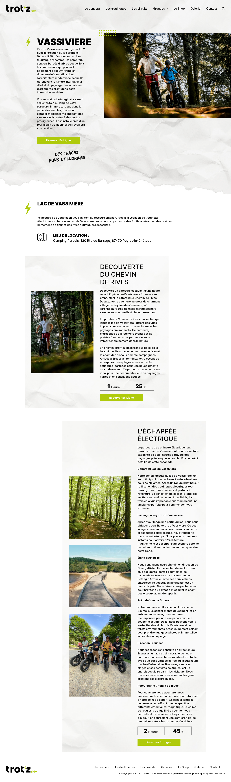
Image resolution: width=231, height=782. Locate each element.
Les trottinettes (116, 8)
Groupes (166, 767)
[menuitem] (92, 8)
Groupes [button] (159, 8)
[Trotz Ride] (21, 8)
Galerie (196, 8)
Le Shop (179, 8)
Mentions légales (182, 773)
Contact (211, 8)
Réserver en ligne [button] (58, 140)
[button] (223, 8)
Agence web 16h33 (215, 773)
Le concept (92, 8)
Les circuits (139, 8)
